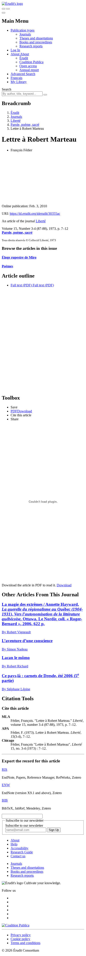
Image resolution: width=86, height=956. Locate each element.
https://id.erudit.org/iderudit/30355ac (35, 213)
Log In (15, 50)
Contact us (18, 856)
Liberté (16, 120)
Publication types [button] (22, 30)
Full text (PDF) (21, 285)
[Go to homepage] (12, 4)
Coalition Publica (31, 62)
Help (14, 844)
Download (64, 585)
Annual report (29, 70)
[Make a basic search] (3, 8)
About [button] (15, 54)
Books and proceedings (35, 42)
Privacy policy (21, 935)
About (24, 54)
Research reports (31, 46)
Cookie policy (20, 939)
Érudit (23, 58)
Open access (28, 66)
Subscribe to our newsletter (24, 825)
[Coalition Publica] (15, 925)
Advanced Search (23, 74)
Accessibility (19, 848)
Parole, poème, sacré (25, 124)
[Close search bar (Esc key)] (8, 8)
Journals (25, 34)
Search (6, 89)
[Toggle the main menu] (3, 12)
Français (16, 78)
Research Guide (22, 852)
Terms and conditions (25, 943)
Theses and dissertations (36, 38)
